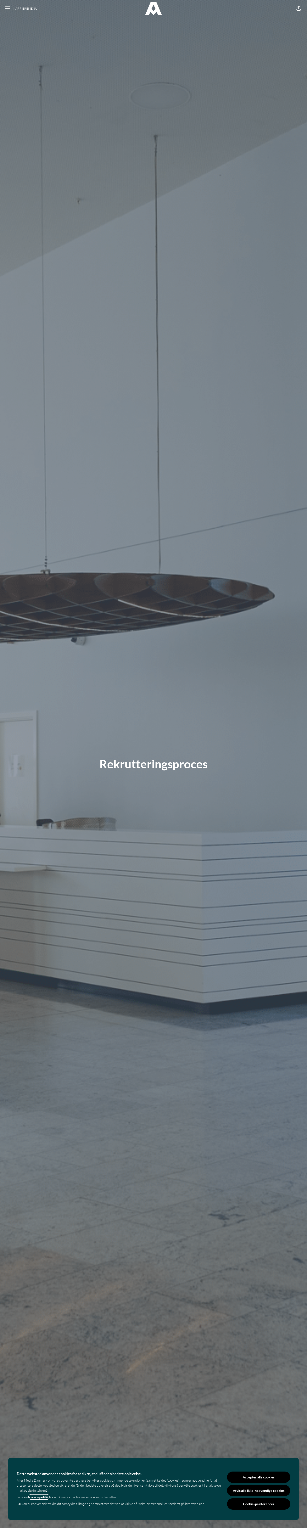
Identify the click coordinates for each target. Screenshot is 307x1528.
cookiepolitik (39, 1497)
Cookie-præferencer (258, 1504)
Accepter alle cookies (259, 1477)
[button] (298, 8)
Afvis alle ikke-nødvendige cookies (258, 1490)
